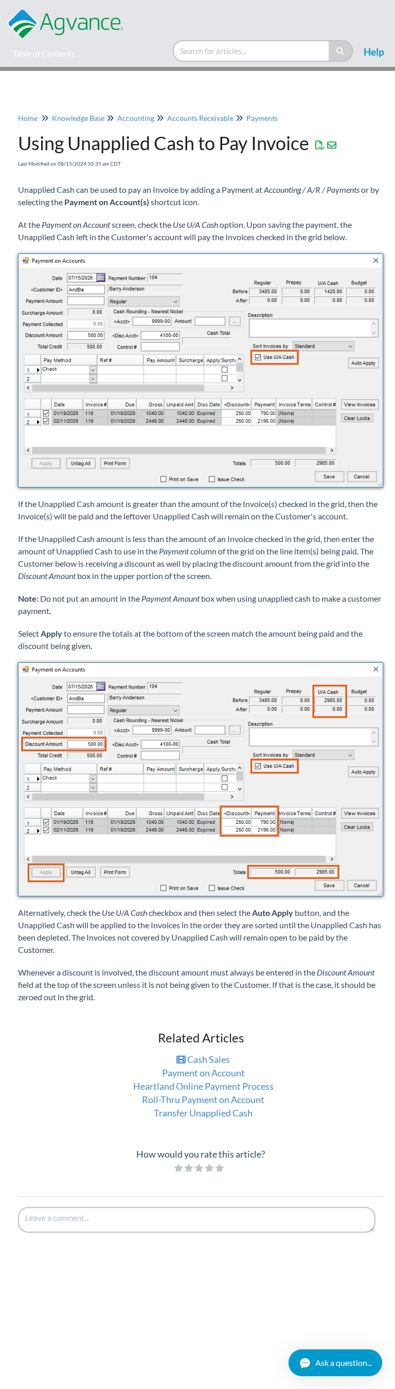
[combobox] (251, 51)
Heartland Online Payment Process (203, 1086)
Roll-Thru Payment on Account (203, 1099)
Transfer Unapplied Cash (203, 1113)
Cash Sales (208, 1059)
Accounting (135, 118)
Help (374, 52)
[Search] (341, 51)
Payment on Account (203, 1072)
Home (28, 118)
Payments (262, 118)
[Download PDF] (320, 145)
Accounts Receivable (200, 118)
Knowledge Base (78, 118)
